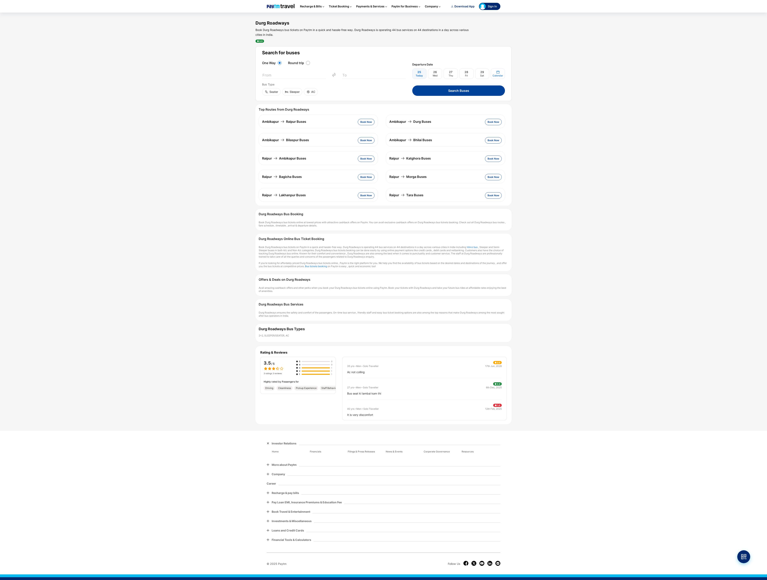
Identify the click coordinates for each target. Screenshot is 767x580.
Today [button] (419, 75)
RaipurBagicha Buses (282, 177)
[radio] (272, 62)
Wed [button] (435, 75)
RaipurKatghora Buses (410, 158)
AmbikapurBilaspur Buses (285, 140)
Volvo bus (472, 247)
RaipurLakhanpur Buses (284, 195)
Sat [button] (482, 75)
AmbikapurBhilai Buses (410, 140)
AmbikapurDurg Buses (410, 122)
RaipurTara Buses (406, 195)
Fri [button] (466, 75)
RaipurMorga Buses (408, 177)
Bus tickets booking (316, 266)
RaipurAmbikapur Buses (284, 158)
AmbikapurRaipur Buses (284, 122)
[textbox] (294, 76)
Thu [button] (451, 75)
